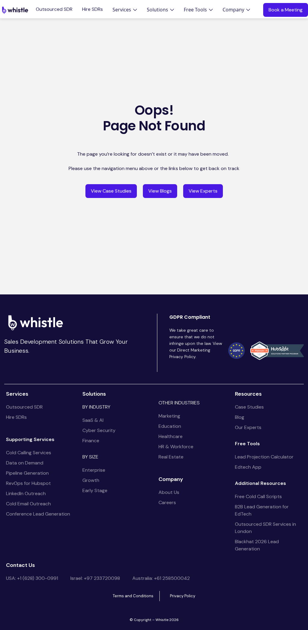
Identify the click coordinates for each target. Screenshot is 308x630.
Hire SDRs (92, 9)
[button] (124, 10)
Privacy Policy (182, 595)
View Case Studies (111, 191)
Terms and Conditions (133, 595)
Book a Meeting (286, 10)
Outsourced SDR (54, 9)
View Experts (203, 191)
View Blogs (160, 191)
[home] (15, 10)
